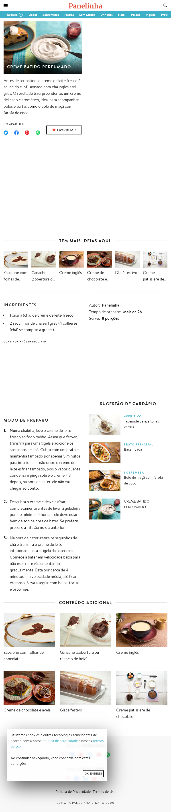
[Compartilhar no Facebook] (16, 132)
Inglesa (151, 15)
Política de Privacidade (73, 791)
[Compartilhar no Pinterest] (27, 132)
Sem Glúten (87, 15)
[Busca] (165, 5)
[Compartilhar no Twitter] (5, 132)
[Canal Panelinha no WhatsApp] (107, 754)
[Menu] (5, 5)
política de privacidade (60, 740)
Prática (69, 15)
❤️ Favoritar (64, 130)
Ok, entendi (93, 773)
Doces (33, 15)
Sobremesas (51, 15)
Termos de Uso (104, 791)
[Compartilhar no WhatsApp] (38, 132)
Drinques (106, 15)
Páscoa (135, 15)
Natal (122, 15)
